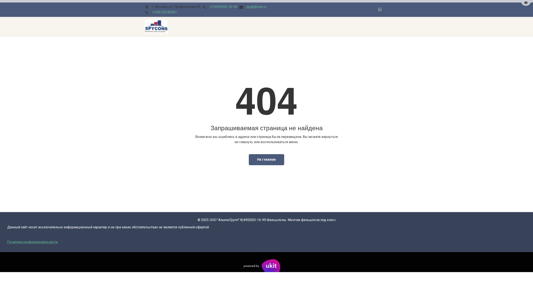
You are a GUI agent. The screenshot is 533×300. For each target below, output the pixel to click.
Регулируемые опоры (315, 27)
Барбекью (196, 27)
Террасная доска (21, 27)
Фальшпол (146, 27)
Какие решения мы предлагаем (89, 27)
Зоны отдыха (171, 27)
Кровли (126, 27)
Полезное (284, 27)
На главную (266, 159)
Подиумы (49, 27)
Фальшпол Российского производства (240, 27)
